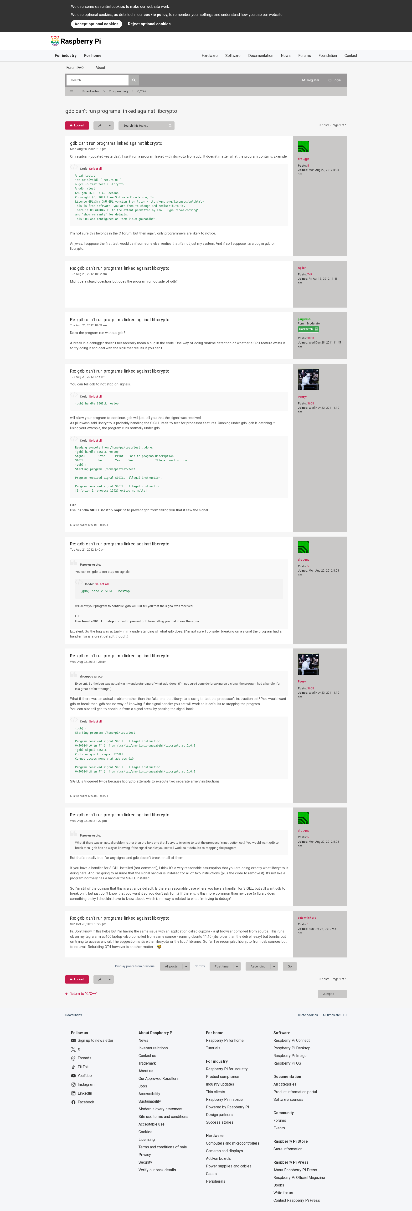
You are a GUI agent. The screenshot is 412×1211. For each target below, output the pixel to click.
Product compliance (222, 1076)
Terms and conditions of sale (163, 1147)
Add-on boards (218, 1158)
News (286, 55)
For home (93, 55)
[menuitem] (335, 80)
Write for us (283, 1193)
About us (146, 1071)
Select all (95, 168)
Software (233, 55)
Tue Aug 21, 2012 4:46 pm (87, 377)
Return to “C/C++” (84, 994)
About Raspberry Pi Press (295, 1170)
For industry (66, 55)
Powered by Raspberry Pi (227, 1107)
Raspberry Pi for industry (227, 1069)
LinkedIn (85, 1093)
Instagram (86, 1084)
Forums (304, 55)
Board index (73, 1015)
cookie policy (155, 14)
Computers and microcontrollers (232, 1143)
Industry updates (220, 1084)
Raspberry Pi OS (287, 1063)
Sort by (211, 966)
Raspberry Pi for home (225, 1040)
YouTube (85, 1075)
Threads (84, 1058)
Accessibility (149, 1093)
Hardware (210, 55)
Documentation (260, 55)
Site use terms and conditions (163, 1116)
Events (279, 1128)
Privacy (145, 1154)
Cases (211, 1173)
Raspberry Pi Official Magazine (299, 1177)
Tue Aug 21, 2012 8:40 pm (87, 549)
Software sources (288, 1099)
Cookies (145, 1132)
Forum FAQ (75, 68)
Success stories (219, 1122)
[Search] (134, 80)
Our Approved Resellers (159, 1078)
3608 (310, 403)
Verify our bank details (157, 1170)
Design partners (219, 1114)
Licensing (147, 1139)
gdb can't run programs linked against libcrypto (121, 111)
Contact (351, 55)
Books (278, 1185)
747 (309, 274)
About (100, 68)
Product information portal (295, 1092)
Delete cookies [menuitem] (307, 1015)
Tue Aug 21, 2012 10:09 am (88, 325)
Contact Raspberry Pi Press (296, 1200)
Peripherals (215, 1181)
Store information (287, 1149)
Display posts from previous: (146, 966)
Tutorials (213, 1048)
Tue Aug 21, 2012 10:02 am (88, 274)
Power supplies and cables (229, 1166)
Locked (79, 125)
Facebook (86, 1102)
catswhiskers (307, 917)
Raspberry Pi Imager (290, 1055)
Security (145, 1162)
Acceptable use (152, 1124)
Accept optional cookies (96, 24)
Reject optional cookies (149, 24)
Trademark (147, 1063)
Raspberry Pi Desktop (291, 1048)
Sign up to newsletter (95, 1040)
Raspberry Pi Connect (291, 1040)
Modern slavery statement (160, 1109)
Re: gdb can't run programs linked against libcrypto (120, 268)
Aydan (302, 267)
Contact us (147, 1055)
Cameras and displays (224, 1151)
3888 (310, 338)
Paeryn (302, 397)
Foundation (328, 55)
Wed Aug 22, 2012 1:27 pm (88, 820)
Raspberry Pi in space (224, 1099)
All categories (285, 1084)
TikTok (83, 1067)
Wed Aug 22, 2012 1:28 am (88, 661)
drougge (303, 159)
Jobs (143, 1086)
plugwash (304, 319)
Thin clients (215, 1092)
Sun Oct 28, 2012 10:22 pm (88, 924)
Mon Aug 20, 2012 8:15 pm (88, 149)
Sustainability (150, 1101)
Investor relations (153, 1048)
